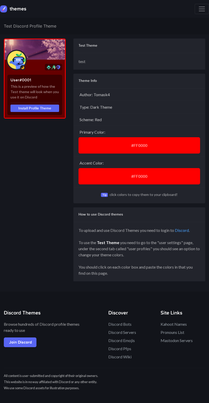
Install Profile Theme (34, 108)
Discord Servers (122, 332)
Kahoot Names (174, 324)
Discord (182, 230)
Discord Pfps (119, 348)
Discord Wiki (120, 356)
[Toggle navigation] (202, 9)
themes (17, 9)
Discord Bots (120, 324)
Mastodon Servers (177, 340)
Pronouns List (172, 332)
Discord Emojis (121, 340)
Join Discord (20, 342)
